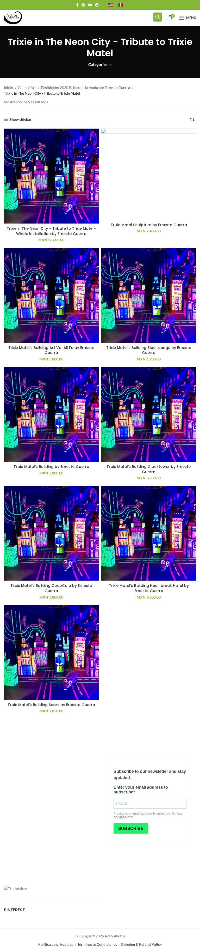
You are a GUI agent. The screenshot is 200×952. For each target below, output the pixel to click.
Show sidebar (21, 119)
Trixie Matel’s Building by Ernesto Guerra (51, 466)
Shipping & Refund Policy (141, 944)
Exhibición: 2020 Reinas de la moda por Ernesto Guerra (86, 87)
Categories (98, 65)
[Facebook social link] (77, 5)
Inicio (9, 87)
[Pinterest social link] (96, 5)
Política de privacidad (55, 944)
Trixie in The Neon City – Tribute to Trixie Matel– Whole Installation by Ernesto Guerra (51, 231)
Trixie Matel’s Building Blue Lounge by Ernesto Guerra (148, 350)
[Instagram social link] (83, 5)
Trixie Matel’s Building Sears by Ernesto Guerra (51, 704)
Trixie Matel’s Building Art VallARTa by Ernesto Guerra (51, 350)
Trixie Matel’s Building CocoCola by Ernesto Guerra (51, 588)
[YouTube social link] (89, 5)
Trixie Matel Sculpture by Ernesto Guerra (149, 224)
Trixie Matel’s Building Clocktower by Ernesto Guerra (149, 469)
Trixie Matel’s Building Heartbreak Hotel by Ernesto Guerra (149, 588)
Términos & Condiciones (97, 944)
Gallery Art (27, 87)
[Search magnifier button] (157, 17)
